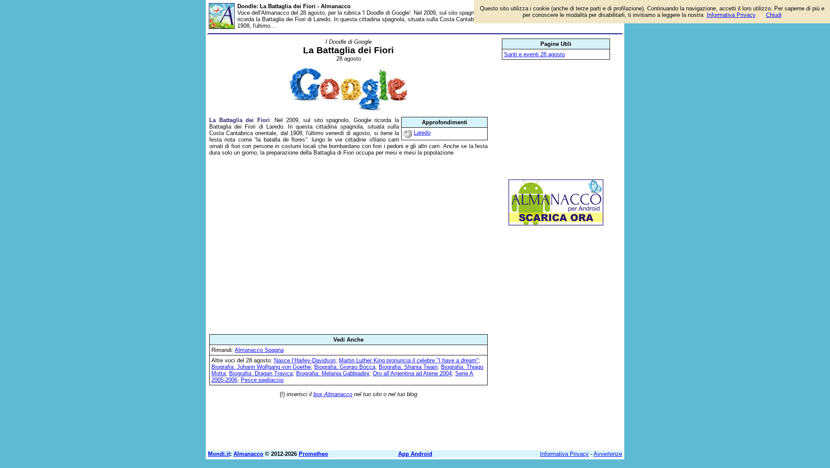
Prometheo (313, 454)
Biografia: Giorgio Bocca (344, 367)
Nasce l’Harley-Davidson (304, 360)
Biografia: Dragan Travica (261, 373)
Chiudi (774, 15)
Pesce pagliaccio (262, 380)
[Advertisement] (348, 245)
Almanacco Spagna (259, 350)
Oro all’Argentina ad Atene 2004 (412, 373)
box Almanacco (332, 394)
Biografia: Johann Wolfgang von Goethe (261, 367)
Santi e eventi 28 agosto (534, 54)
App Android (415, 454)
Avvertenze (608, 454)
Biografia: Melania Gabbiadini (332, 373)
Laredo (422, 132)
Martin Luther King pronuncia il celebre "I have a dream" (409, 360)
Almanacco (248, 454)
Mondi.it (219, 454)
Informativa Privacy (564, 454)
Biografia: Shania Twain (408, 367)
